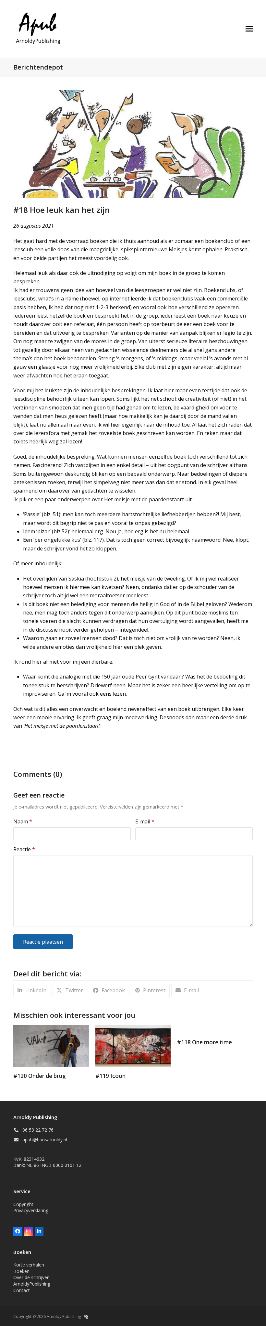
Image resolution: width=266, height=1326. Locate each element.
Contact (21, 1290)
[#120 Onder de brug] (51, 1045)
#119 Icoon (110, 1076)
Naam (22, 821)
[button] (249, 29)
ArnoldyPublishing (31, 1284)
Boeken (21, 1271)
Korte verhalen (28, 1265)
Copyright (23, 1204)
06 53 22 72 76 (38, 1130)
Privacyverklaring (30, 1210)
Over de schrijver (31, 1277)
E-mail (144, 821)
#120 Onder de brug (39, 1076)
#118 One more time (204, 1042)
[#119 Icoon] (133, 1045)
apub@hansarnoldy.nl (44, 1139)
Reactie (24, 849)
